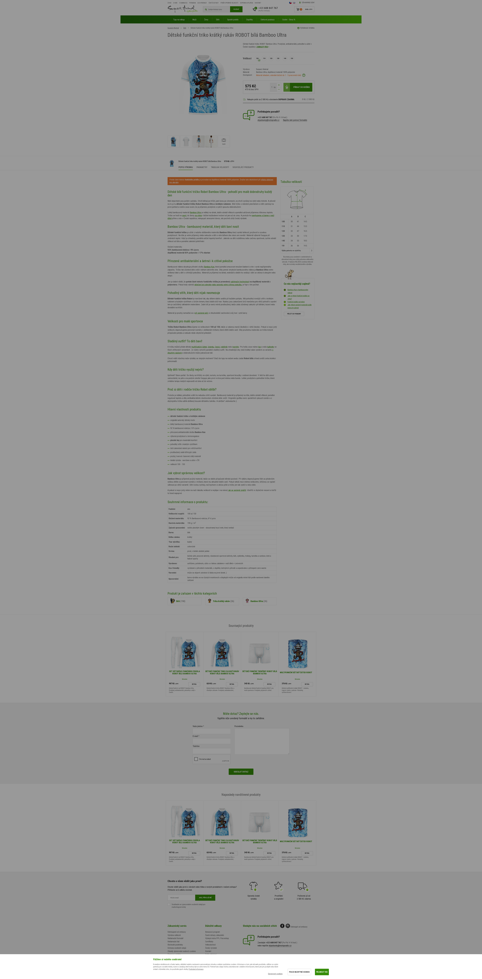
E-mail (195, 736)
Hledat (236, 9)
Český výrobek (211, 948)
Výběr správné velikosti (229, 3)
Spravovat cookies (275, 974)
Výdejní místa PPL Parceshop (217, 938)
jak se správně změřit (237, 490)
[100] (257, 58)
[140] (284, 58)
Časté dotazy (214, 3)
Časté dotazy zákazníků (214, 935)
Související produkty (243, 167)
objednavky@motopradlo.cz (268, 120)
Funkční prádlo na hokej (296, 302)
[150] (291, 58)
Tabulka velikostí (220, 167)
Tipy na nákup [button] (179, 19)
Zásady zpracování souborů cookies (182, 951)
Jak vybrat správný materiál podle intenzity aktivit (300, 306)
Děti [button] (217, 19)
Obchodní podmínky (175, 945)
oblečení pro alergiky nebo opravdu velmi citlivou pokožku (218, 284)
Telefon (196, 746)
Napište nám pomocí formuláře (295, 120)
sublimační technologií (239, 281)
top (259, 347)
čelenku (211, 347)
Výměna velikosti (174, 935)
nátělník (224, 347)
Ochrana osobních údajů (177, 948)
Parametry (201, 167)
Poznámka (238, 726)
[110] (264, 58)
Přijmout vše (322, 972)
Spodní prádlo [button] (232, 19)
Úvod (169, 3)
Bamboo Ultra (195, 212)
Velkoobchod (210, 945)
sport (184, 215)
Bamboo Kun (209, 266)
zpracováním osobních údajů (192, 904)
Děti (184, 28)
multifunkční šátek (199, 347)
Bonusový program (212, 932)
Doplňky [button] (249, 19)
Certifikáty (209, 941)
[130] (278, 58)
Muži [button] (194, 19)
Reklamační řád (173, 941)
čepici (217, 347)
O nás (175, 3)
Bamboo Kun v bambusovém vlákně (298, 291)
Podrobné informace (196, 969)
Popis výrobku (185, 167)
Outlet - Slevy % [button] (288, 19)
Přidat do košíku (301, 87)
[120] (271, 58)
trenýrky (235, 347)
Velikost (247, 58)
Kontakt (258, 3)
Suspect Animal (173, 28)
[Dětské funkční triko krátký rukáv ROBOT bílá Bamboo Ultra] (174, 141)
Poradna (192, 3)
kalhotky (270, 347)
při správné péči (201, 313)
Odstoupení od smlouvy (177, 932)
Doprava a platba (246, 3)
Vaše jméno (198, 726)
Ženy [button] (206, 19)
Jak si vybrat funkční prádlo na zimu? (298, 297)
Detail (194, 684)
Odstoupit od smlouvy (298, 927)
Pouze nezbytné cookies (299, 972)
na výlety (198, 215)
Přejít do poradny (294, 314)
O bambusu (183, 3)
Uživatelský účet (308, 2)
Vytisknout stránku (307, 28)
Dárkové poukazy (268, 19)
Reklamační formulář (175, 938)
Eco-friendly (202, 3)
